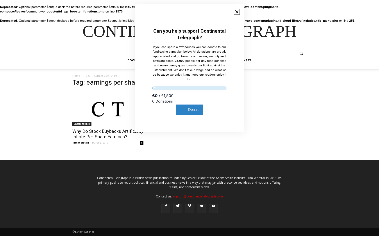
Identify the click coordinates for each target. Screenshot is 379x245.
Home (76, 76)
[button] (301, 54)
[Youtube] (213, 208)
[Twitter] (177, 208)
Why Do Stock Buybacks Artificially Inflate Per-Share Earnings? (107, 134)
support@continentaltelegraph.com (198, 196)
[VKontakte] (201, 208)
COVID (132, 60)
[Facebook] (165, 208)
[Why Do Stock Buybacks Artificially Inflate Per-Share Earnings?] (107, 108)
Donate (245, 60)
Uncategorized (82, 123)
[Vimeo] (189, 208)
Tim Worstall (80, 142)
